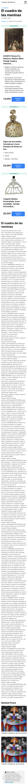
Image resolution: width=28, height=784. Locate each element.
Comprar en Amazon (18, 99)
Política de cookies (9, 782)
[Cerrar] (23, 772)
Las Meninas (5, 7)
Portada (3, 21)
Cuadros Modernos (8, 2)
